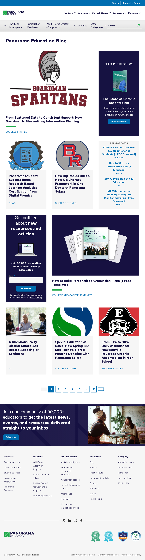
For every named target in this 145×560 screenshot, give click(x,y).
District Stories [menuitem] (69, 456)
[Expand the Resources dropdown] (126, 13)
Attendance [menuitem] (66, 493)
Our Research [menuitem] (125, 467)
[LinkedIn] (69, 520)
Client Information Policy (108, 555)
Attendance (80, 25)
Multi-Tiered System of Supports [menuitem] (38, 466)
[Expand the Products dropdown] (75, 13)
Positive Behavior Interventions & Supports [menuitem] (41, 487)
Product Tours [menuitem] (96, 472)
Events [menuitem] (93, 493)
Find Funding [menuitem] (96, 499)
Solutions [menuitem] (38, 456)
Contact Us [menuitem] (123, 483)
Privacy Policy (36, 297)
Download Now (119, 121)
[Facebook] (81, 520)
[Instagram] (75, 520)
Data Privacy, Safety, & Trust (83, 555)
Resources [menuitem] (95, 456)
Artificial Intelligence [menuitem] (70, 462)
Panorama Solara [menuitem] (12, 462)
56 (93, 389)
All (5, 25)
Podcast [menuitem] (94, 467)
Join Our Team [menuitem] (125, 478)
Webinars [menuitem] (94, 488)
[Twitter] (64, 520)
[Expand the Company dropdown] (140, 13)
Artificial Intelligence (15, 25)
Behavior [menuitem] (65, 499)
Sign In (115, 3)
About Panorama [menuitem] (126, 462)
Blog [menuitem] (92, 462)
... (87, 389)
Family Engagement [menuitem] (42, 495)
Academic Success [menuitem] (70, 479)
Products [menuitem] (9, 456)
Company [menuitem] (123, 456)
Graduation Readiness (33, 25)
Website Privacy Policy (131, 555)
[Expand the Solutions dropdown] (90, 13)
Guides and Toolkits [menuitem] (99, 478)
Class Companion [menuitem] (12, 467)
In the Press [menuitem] (124, 472)
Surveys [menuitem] (94, 483)
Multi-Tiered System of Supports (57, 25)
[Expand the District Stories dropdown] (110, 13)
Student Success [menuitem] (12, 472)
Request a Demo (131, 3)
